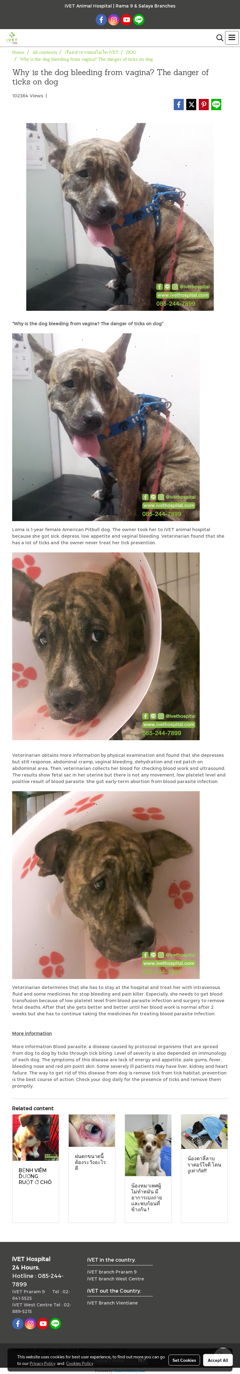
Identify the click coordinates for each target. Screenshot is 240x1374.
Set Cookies (184, 1360)
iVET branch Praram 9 (112, 1271)
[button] (218, 37)
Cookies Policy (79, 1363)
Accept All (218, 1360)
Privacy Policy (42, 1363)
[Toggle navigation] (232, 38)
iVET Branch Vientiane (112, 1302)
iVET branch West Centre (115, 1278)
